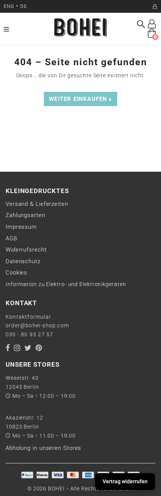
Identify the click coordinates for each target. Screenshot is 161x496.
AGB (11, 238)
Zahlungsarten (25, 215)
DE (23, 6)
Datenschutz (23, 261)
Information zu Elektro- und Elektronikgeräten (66, 284)
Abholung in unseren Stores (43, 448)
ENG (9, 6)
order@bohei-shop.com (37, 325)
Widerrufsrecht (26, 249)
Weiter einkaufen (79, 99)
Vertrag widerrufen (125, 481)
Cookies (16, 272)
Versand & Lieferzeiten (37, 204)
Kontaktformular (28, 317)
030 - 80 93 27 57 (29, 334)
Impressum (21, 226)
